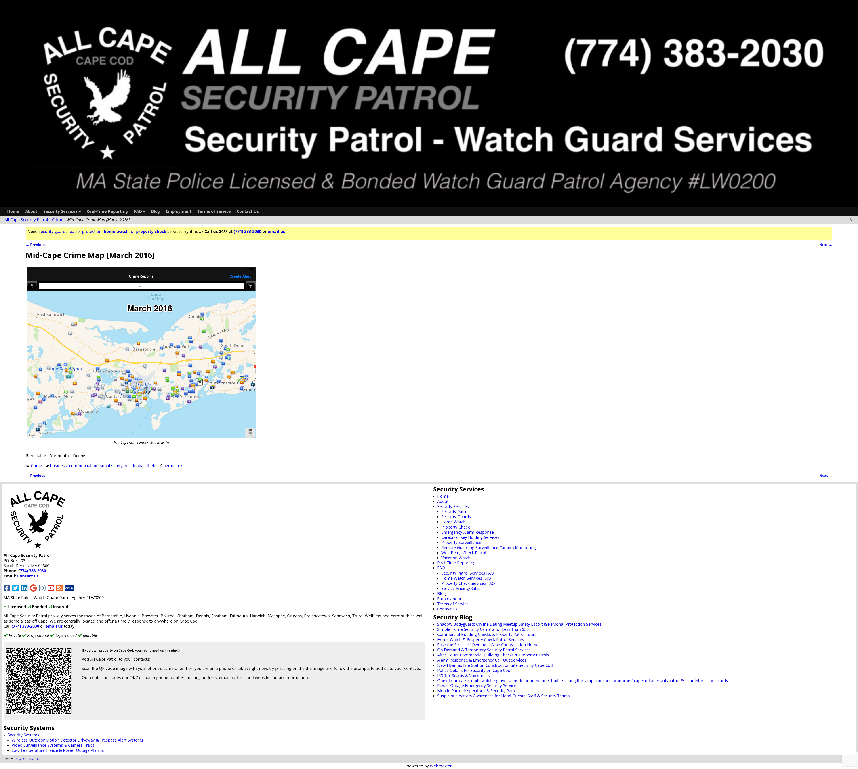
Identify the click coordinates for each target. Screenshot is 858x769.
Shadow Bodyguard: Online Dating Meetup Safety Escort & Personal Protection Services (519, 624)
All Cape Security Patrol (26, 219)
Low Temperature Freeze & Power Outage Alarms (58, 750)
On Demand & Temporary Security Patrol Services (484, 649)
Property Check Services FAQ (468, 583)
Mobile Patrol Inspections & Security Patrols (478, 690)
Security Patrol (455, 511)
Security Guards (456, 516)
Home (13, 211)
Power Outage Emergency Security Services (477, 685)
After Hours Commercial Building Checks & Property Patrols (493, 655)
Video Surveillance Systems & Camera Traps (53, 745)
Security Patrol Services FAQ (467, 573)
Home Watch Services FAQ (466, 578)
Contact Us (248, 211)
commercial (80, 465)
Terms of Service (214, 211)
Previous (36, 244)
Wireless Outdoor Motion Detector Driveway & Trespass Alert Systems (77, 740)
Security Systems (23, 735)
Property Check (455, 527)
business (58, 465)
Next (825, 244)
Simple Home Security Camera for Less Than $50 (483, 629)
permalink (172, 465)
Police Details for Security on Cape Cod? (474, 670)
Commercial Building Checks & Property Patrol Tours (486, 634)
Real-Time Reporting (107, 211)
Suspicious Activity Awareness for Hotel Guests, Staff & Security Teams (503, 695)
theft (151, 465)
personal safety (108, 465)
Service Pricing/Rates (461, 588)
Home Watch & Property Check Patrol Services (480, 639)
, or (135, 231)
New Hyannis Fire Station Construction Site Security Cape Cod (495, 665)
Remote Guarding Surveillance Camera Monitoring (488, 547)
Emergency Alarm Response (467, 532)
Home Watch (453, 522)
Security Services (60, 211)
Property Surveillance (461, 542)
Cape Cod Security (28, 759)
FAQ (138, 211)
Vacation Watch (456, 557)
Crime (57, 219)
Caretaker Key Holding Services (470, 537)
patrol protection (85, 231)
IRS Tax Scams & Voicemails (463, 675)
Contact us (28, 576)
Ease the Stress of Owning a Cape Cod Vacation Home (487, 644)
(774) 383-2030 (247, 231)
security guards (53, 231)
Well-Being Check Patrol (463, 552)
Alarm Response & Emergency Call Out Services (481, 660)
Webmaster (441, 766)
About (31, 211)
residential (135, 465)
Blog (155, 211)
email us (276, 231)
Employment (178, 211)
